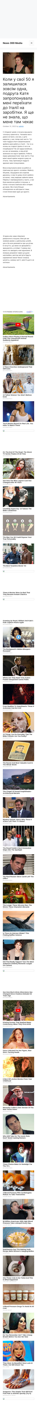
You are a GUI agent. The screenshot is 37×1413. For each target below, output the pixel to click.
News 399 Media (12, 43)
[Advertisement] (18, 19)
